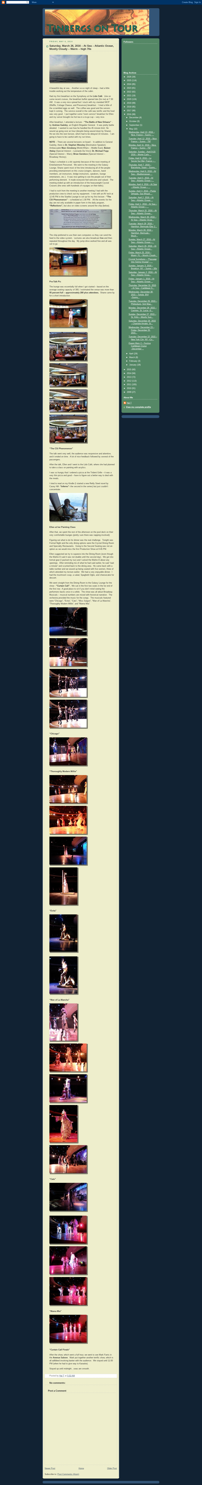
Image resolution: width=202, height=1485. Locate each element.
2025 (129, 80)
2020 (129, 99)
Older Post (112, 1468)
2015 (129, 369)
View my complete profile (138, 407)
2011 (129, 384)
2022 (129, 92)
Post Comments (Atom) (68, 1474)
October (133, 121)
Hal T (129, 403)
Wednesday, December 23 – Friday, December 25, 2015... (141, 330)
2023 (129, 88)
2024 (129, 84)
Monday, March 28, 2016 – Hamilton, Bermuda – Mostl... (141, 233)
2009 (129, 392)
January (133, 365)
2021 (129, 96)
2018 (129, 107)
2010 (129, 388)
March (132, 357)
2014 (129, 373)
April (131, 354)
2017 (129, 111)
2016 (129, 114)
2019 (129, 103)
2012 (129, 381)
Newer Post (50, 1468)
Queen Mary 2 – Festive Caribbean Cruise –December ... (140, 346)
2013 (129, 377)
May (131, 129)
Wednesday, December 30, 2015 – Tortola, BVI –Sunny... (141, 295)
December (134, 117)
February (133, 361)
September (134, 125)
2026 (129, 77)
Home (81, 1468)
